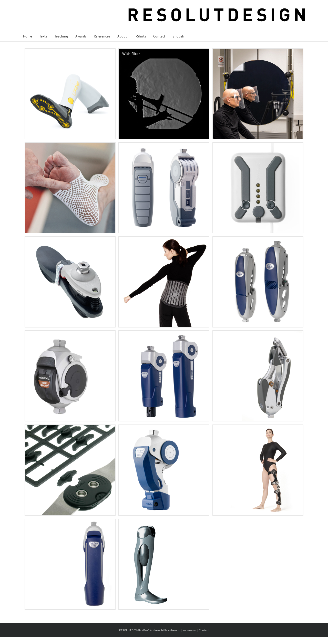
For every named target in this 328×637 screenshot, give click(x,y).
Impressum (189, 630)
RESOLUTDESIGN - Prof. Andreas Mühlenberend (149, 630)
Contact (204, 630)
